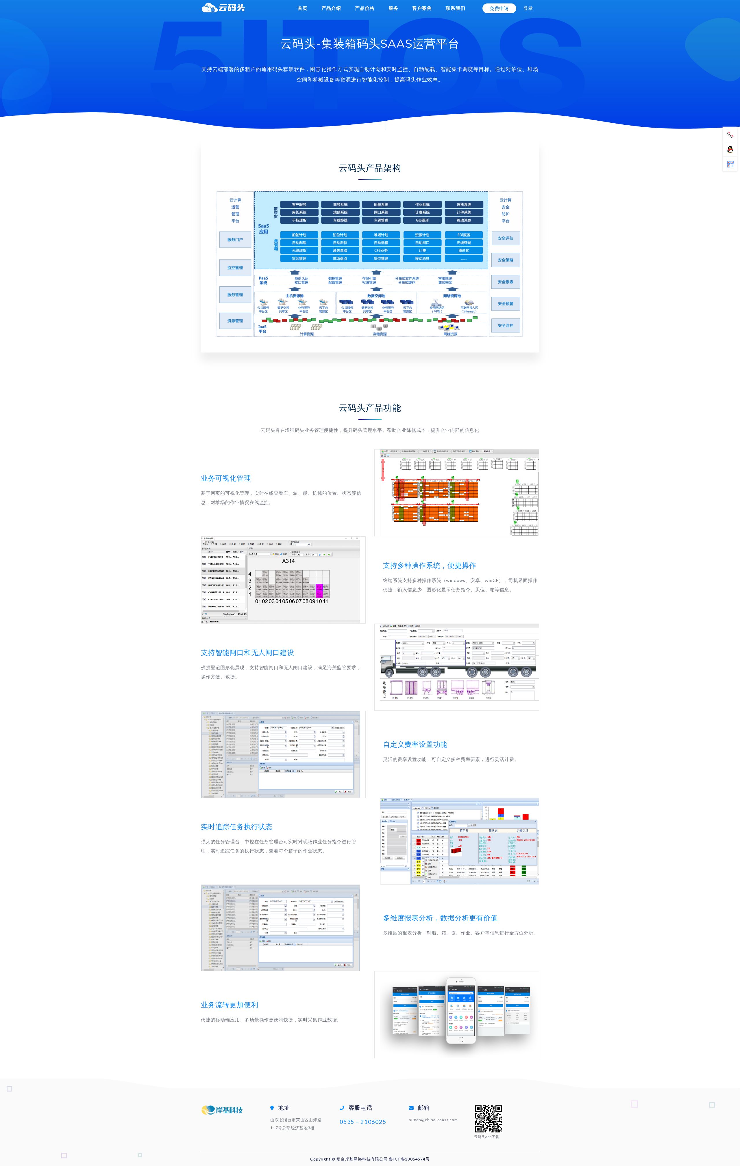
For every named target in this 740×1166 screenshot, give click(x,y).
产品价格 (365, 8)
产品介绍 (331, 8)
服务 (393, 8)
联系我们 (455, 8)
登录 (528, 8)
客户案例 (422, 8)
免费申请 (499, 8)
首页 (303, 8)
